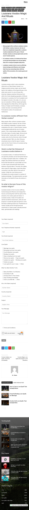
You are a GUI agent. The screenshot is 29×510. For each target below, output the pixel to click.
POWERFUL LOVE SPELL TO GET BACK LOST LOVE (18, 459)
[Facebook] (2, 22)
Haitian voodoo (8, 7)
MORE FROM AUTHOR (18, 382)
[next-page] (5, 408)
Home (2, 5)
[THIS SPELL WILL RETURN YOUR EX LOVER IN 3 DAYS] (5, 472)
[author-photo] (14, 373)
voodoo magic (14, 10)
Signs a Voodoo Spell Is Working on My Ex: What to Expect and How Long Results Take (19, 446)
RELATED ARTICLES (7, 382)
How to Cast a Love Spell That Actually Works (18, 427)
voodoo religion (20, 10)
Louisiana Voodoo (19, 7)
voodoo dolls (9, 10)
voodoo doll (4, 10)
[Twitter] (6, 22)
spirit (19, 9)
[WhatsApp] (13, 22)
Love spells (4, 9)
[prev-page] (2, 408)
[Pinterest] (9, 22)
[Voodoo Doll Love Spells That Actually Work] (5, 402)
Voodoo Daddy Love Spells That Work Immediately (6, 358)
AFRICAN (7, 5)
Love (24, 7)
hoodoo (14, 7)
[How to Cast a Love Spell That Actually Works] (5, 388)
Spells (16, 9)
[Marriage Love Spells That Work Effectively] (5, 466)
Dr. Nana (5, 18)
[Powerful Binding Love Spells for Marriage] (5, 395)
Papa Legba (9, 9)
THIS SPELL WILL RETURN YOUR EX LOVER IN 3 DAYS (19, 472)
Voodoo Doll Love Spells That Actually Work (18, 439)
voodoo (23, 9)
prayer (13, 9)
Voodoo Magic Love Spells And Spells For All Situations (22, 358)
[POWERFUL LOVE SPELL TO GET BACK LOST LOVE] (5, 459)
